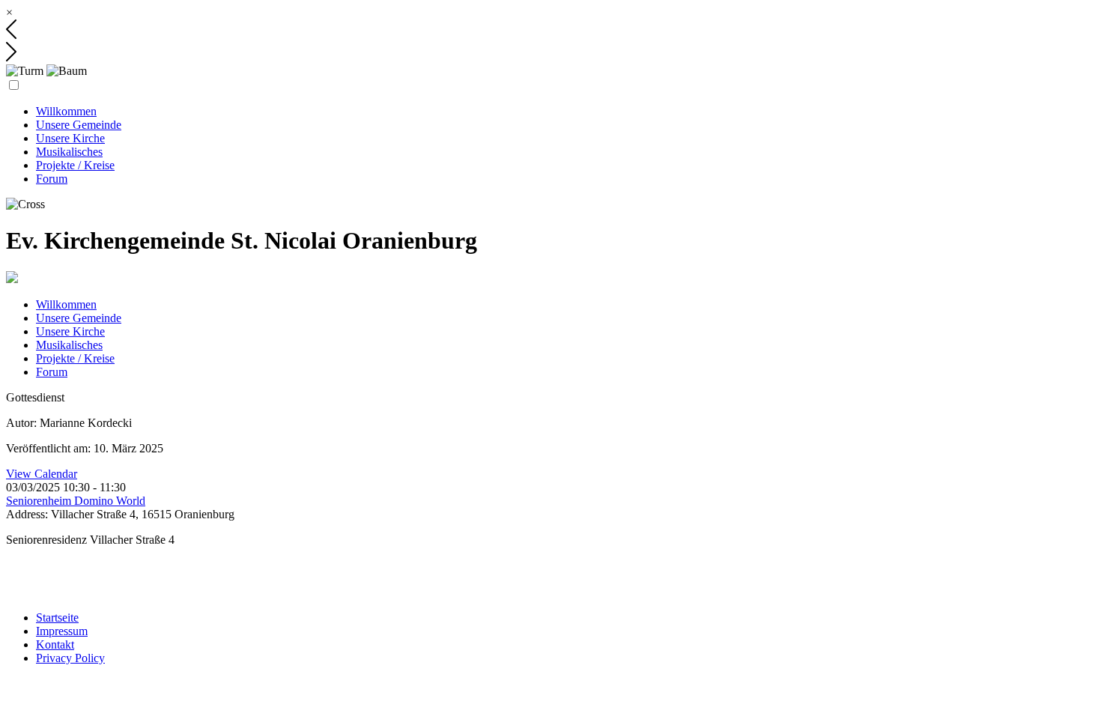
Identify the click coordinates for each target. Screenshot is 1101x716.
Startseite (57, 617)
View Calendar (41, 473)
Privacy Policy (70, 658)
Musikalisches (69, 151)
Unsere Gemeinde (78, 124)
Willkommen (66, 111)
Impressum (62, 631)
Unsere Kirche (70, 138)
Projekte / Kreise (75, 165)
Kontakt (55, 644)
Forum (51, 178)
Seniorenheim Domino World (75, 500)
